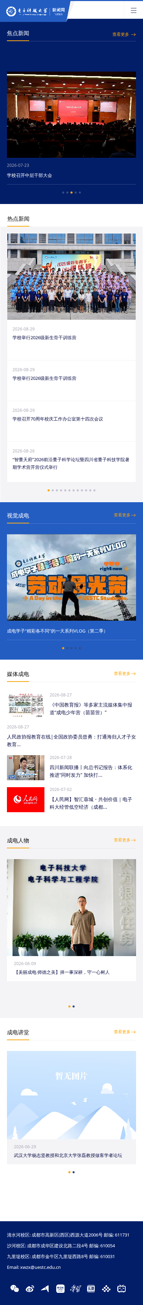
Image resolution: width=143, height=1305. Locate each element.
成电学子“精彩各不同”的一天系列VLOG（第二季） (57, 631)
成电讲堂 (18, 1032)
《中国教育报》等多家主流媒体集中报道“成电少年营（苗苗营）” (91, 708)
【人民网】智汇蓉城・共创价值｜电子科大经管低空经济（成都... (91, 803)
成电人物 (18, 840)
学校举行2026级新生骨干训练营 (44, 337)
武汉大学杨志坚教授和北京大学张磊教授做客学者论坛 (68, 1155)
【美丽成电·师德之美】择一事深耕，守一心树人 (62, 972)
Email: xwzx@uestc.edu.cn (34, 1267)
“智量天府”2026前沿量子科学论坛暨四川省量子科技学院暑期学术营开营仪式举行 (70, 463)
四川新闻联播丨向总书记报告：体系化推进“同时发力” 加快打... (91, 771)
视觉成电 (18, 515)
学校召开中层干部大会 (29, 175)
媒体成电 (18, 674)
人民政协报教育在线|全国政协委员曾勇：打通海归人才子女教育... (71, 740)
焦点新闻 (18, 33)
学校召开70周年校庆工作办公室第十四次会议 (57, 419)
